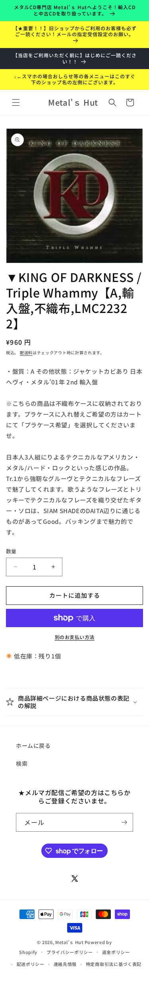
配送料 (26, 352)
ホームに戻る (33, 745)
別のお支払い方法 (75, 636)
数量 (11, 551)
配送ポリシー (31, 964)
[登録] (124, 822)
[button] (16, 102)
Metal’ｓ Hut (69, 942)
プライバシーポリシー (69, 952)
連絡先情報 (65, 964)
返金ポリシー (116, 952)
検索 (21, 763)
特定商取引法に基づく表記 (113, 964)
